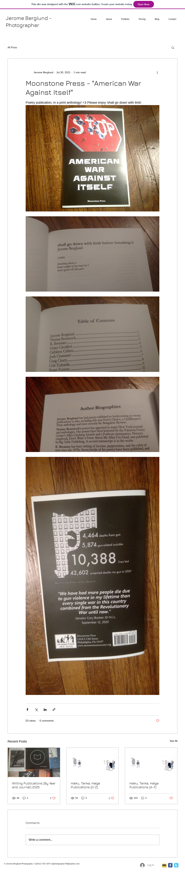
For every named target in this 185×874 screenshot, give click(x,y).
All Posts (12, 47)
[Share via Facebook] (27, 709)
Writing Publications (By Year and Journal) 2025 (33, 785)
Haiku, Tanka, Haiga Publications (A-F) (143, 785)
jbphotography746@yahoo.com (65, 864)
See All (173, 740)
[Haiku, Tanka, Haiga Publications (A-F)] (151, 762)
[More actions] (157, 72)
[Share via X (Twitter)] (36, 709)
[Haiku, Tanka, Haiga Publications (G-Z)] (92, 762)
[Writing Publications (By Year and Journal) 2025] (34, 762)
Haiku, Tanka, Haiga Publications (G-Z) (85, 785)
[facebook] (170, 865)
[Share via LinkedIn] (45, 709)
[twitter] (176, 865)
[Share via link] (54, 709)
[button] (173, 47)
